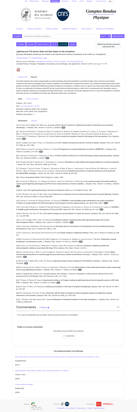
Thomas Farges (21, 58)
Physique (55, 1)
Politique (43, 307)
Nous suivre (82, 408)
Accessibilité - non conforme (66, 408)
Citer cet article (32, 99)
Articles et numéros (34, 29)
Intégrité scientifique (69, 29)
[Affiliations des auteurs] (45, 58)
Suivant (72, 44)
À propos (19, 29)
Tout (102, 36)
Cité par (34, 120)
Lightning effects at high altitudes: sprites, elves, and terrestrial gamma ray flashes (42, 370)
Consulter (17, 36)
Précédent (21, 44)
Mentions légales (99, 408)
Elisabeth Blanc (37, 58)
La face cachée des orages (24, 384)
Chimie (81, 1)
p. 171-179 (63, 44)
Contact (89, 408)
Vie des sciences (101, 1)
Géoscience (65, 1)
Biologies (90, 1)
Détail (20, 99)
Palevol (74, 1)
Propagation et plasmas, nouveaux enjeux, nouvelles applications (59, 61)
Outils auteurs (86, 29)
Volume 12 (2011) (43, 44)
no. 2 (54, 44)
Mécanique (45, 1)
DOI (63, 127)
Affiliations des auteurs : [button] (25, 114)
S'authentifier (69, 336)
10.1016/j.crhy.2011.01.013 (30, 106)
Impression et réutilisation (105, 29)
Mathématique (34, 1)
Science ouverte (52, 29)
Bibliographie (22, 120)
